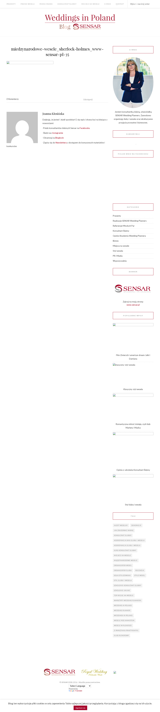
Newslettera (61, 142)
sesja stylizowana (122, 575)
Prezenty (11, 4)
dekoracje (136, 525)
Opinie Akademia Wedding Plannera (129, 236)
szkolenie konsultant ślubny (127, 585)
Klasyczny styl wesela (133, 389)
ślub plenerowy (121, 635)
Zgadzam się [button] (80, 708)
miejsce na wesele (122, 555)
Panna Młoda (46, 4)
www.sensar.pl (133, 305)
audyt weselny (121, 525)
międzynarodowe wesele (125, 560)
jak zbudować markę (123, 530)
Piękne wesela (28, 4)
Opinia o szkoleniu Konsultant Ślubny (133, 470)
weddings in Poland (123, 615)
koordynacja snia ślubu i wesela (129, 540)
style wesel (139, 575)
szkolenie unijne (122, 590)
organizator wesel (123, 565)
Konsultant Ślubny (67, 4)
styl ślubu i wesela (123, 580)
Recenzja (139, 570)
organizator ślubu (123, 570)
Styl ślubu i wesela (133, 504)
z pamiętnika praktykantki (126, 630)
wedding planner (122, 610)
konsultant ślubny (122, 535)
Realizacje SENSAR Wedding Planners (130, 221)
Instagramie (57, 133)
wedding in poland (123, 605)
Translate (78, 691)
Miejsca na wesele (90, 4)
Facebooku (84, 128)
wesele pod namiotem (124, 620)
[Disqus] (57, 198)
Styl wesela (118, 251)
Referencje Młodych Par (124, 226)
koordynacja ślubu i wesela (127, 545)
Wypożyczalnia (120, 261)
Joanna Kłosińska (53, 114)
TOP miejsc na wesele (123, 595)
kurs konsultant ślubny (125, 550)
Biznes (116, 241)
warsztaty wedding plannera (127, 600)
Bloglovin (59, 138)
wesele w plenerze (123, 625)
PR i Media (117, 256)
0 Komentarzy (13, 99)
